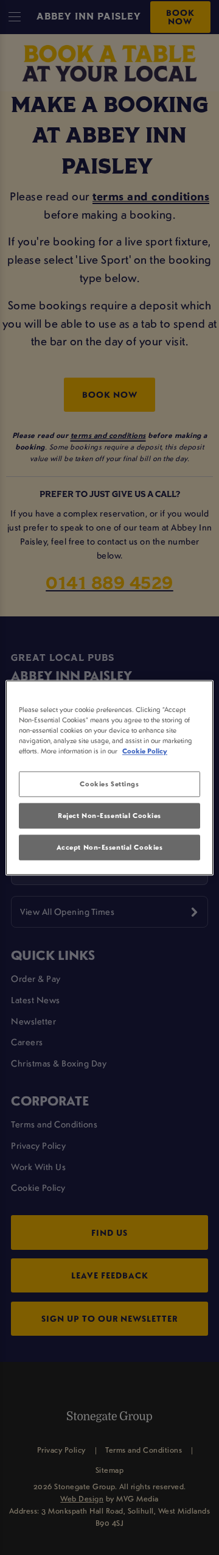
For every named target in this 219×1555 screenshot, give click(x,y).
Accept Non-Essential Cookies (110, 847)
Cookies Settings (109, 783)
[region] (109, 777)
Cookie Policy (144, 750)
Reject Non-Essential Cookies (109, 815)
